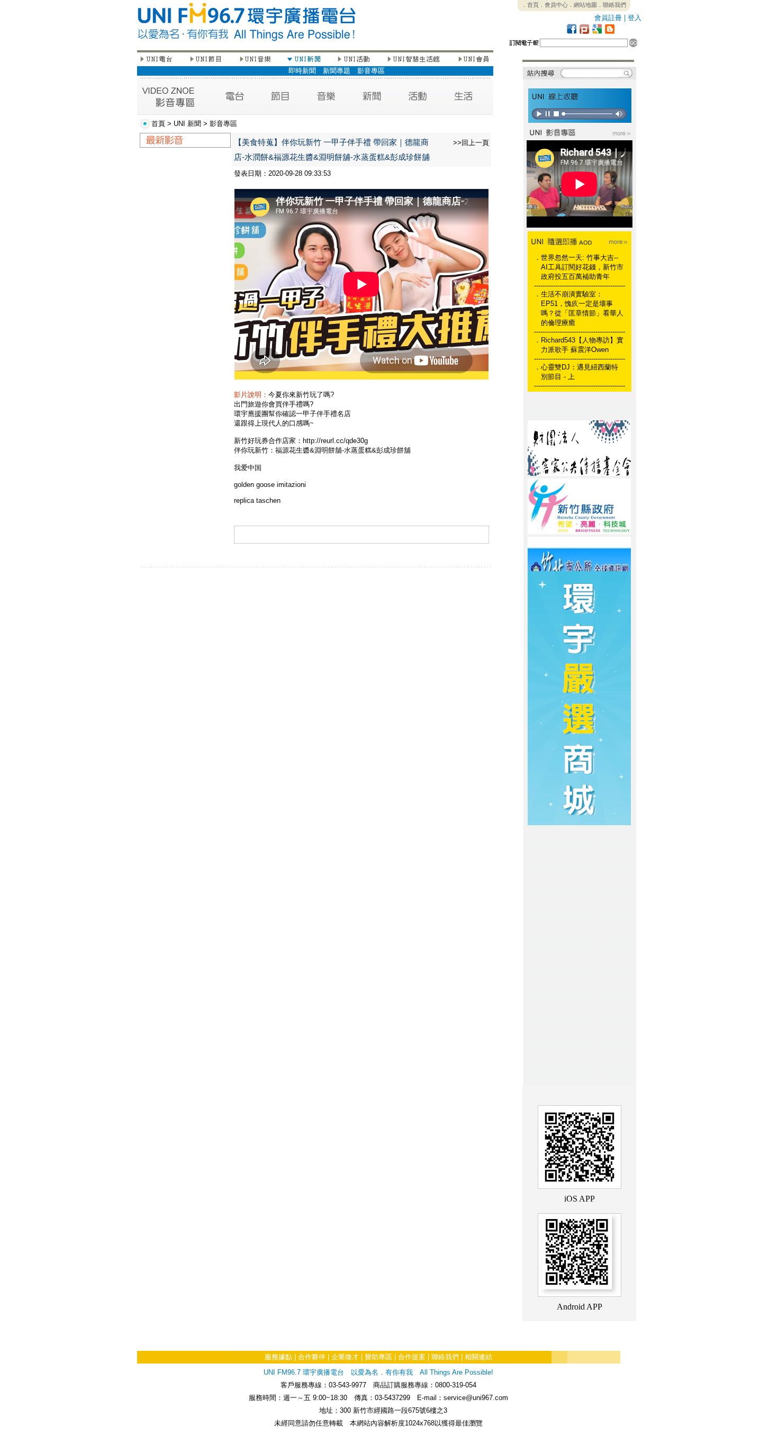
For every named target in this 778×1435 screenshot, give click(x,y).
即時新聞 (302, 71)
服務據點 (278, 1357)
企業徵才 (345, 1357)
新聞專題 (336, 71)
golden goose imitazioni (270, 485)
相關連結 (478, 1357)
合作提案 (412, 1357)
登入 (634, 18)
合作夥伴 (311, 1357)
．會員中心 (553, 5)
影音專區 (371, 71)
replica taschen (257, 500)
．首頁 (530, 5)
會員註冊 (608, 18)
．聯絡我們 (611, 5)
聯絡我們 (445, 1357)
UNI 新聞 (187, 124)
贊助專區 (378, 1357)
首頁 (158, 124)
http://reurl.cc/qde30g (335, 441)
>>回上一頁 (471, 143)
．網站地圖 (582, 5)
